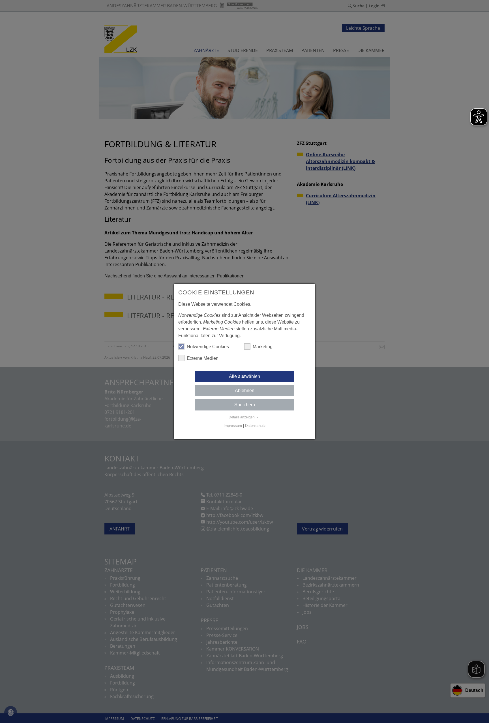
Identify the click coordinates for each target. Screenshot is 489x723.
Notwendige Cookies (208, 346)
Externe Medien (202, 358)
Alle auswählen (244, 376)
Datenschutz (255, 425)
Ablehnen (244, 390)
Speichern (244, 404)
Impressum (233, 425)
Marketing (263, 346)
